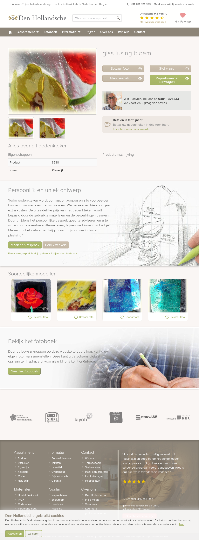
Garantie (56, 481)
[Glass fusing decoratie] (76, 295)
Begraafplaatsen (61, 458)
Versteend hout (27, 509)
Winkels (123, 32)
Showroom (57, 500)
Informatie (69, 32)
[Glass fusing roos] (31, 295)
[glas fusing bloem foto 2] (52, 127)
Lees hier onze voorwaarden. (132, 129)
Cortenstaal (24, 504)
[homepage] (10, 32)
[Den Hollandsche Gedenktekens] (37, 18)
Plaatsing (56, 509)
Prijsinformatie (59, 476)
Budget (22, 458)
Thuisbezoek (93, 463)
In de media (92, 500)
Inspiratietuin (59, 495)
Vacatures (91, 504)
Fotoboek (50, 32)
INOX (21, 500)
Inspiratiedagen (94, 476)
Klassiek (23, 472)
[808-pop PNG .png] (168, 295)
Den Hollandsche (95, 495)
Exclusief (23, 463)
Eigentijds (24, 467)
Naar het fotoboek (24, 371)
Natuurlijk (23, 481)
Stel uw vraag (93, 467)
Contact (139, 32)
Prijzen (90, 32)
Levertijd (56, 467)
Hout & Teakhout (28, 495)
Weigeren (33, 534)
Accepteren (15, 534)
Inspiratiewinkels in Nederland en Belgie (82, 4)
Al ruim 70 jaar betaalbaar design (31, 4)
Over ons (106, 32)
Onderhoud (58, 472)
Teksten (56, 463)
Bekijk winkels (55, 244)
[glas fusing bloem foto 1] (21, 127)
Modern (22, 476)
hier (181, 524)
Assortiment (26, 32)
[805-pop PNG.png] (122, 295)
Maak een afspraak (25, 244)
